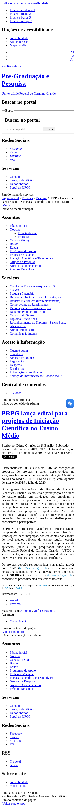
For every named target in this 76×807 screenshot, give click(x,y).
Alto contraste (19, 41)
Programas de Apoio (23, 251)
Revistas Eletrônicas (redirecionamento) (35, 301)
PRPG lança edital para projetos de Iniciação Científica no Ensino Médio (35, 424)
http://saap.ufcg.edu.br (33, 568)
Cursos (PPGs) (19, 240)
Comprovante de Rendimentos (29, 304)
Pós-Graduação (27, 233)
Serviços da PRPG (22, 180)
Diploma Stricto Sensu (24, 319)
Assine (14, 765)
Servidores (16, 354)
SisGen (14, 290)
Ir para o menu (20, 13)
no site (43, 585)
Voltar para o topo (13, 631)
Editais (14, 247)
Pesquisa (41, 198)
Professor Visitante (22, 254)
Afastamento (18, 326)
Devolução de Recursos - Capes (30, 308)
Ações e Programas (22, 357)
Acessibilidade (19, 38)
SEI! (7, 588)
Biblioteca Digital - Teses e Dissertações (35, 297)
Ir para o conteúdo (22, 10)
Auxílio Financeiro (22, 329)
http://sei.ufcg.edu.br (59, 575)
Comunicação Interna (23, 333)
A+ (72, 52)
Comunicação (18, 621)
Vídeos (16, 393)
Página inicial (10, 198)
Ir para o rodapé (21, 21)
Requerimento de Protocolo (27, 311)
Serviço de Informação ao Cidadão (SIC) (36, 376)
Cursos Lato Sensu (22, 315)
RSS (13, 744)
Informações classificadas (26, 372)
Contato (15, 176)
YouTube (15, 740)
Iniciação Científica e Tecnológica (31, 258)
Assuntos (26, 610)
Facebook (16, 733)
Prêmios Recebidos (22, 269)
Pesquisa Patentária (22, 293)
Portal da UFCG (20, 187)
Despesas (16, 365)
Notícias (27, 198)
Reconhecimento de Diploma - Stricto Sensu (38, 322)
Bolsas (14, 244)
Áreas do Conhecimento (25, 265)
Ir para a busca (20, 17)
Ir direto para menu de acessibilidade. (25, 3)
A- (72, 59)
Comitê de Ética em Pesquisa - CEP (33, 286)
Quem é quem (19, 350)
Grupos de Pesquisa (22, 262)
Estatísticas (17, 368)
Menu (6, 205)
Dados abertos (19, 184)
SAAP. (19, 588)
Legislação (17, 361)
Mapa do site (18, 45)
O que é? (15, 761)
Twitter (14, 737)
